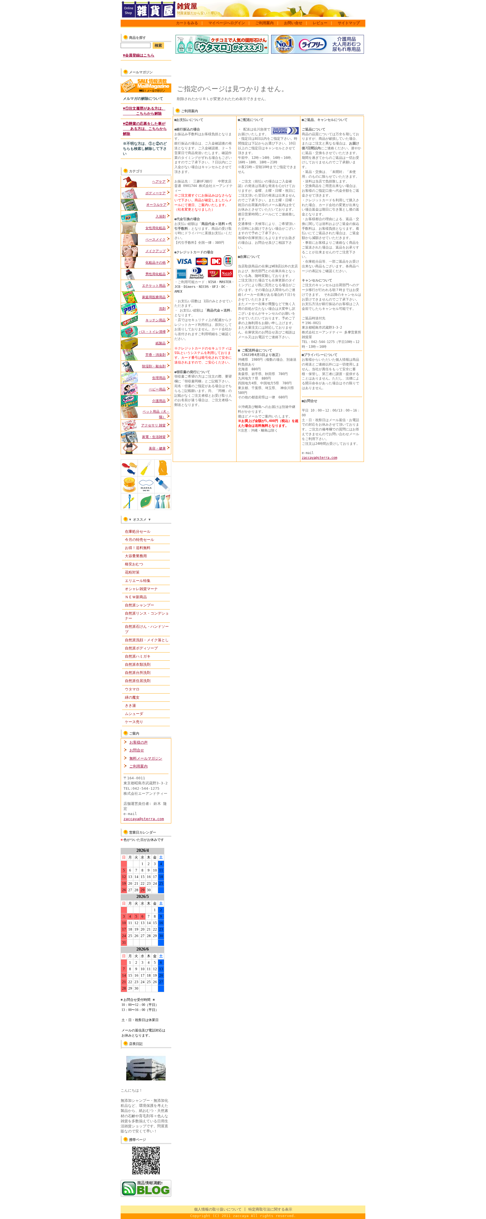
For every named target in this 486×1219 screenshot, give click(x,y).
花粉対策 (132, 572)
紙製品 (161, 343)
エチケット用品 (154, 286)
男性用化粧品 (155, 274)
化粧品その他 (155, 263)
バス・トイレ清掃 (152, 332)
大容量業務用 (136, 556)
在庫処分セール (137, 531)
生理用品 (159, 378)
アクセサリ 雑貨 (153, 425)
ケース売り (134, 722)
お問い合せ (293, 23)
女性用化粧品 (155, 228)
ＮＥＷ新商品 (136, 597)
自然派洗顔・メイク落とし (147, 640)
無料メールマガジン (145, 758)
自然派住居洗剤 (137, 681)
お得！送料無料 (137, 548)
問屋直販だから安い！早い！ (199, 13)
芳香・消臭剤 (155, 355)
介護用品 (159, 401)
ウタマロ (132, 689)
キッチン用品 (155, 320)
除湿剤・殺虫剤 (154, 366)
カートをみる (187, 23)
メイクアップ (155, 251)
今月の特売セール (139, 540)
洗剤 (162, 309)
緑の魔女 (132, 697)
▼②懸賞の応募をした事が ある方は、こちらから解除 (145, 128)
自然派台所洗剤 (137, 673)
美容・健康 (157, 448)
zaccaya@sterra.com (143, 819)
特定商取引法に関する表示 (270, 1209)
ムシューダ (134, 714)
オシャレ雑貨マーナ (141, 589)
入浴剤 (161, 216)
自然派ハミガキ (137, 656)
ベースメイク (155, 239)
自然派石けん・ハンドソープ (147, 629)
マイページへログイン (226, 23)
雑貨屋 (187, 6)
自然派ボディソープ (141, 648)
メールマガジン (141, 72)
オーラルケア (156, 205)
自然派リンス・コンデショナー (147, 615)
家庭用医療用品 (154, 297)
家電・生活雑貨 (154, 437)
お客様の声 (138, 742)
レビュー (320, 23)
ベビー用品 (157, 389)
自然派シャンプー (139, 605)
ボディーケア (155, 193)
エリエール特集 (137, 581)
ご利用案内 (264, 23)
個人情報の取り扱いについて (218, 1209)
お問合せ (136, 750)
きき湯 (130, 705)
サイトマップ (349, 23)
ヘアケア (159, 182)
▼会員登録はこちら (138, 55)
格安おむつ (134, 564)
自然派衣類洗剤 (137, 664)
